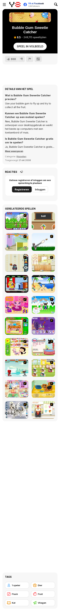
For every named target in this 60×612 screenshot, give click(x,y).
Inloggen (40, 189)
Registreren (22, 189)
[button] (14, 151)
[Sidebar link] (4, 4)
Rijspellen (21, 156)
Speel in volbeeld (30, 46)
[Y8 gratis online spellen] (14, 4)
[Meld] (29, 59)
